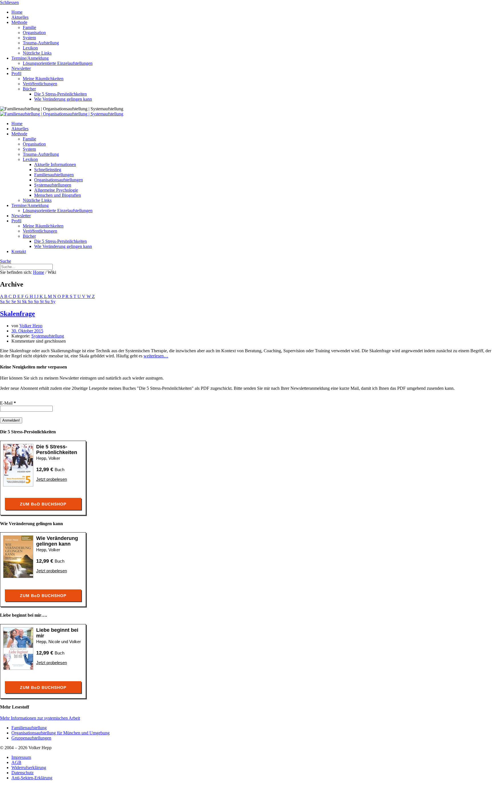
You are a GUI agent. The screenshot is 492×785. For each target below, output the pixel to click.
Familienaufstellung (29, 727)
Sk (25, 301)
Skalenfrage (17, 313)
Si (19, 301)
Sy (53, 301)
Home (38, 272)
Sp (37, 301)
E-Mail (8, 403)
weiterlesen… (156, 355)
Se (14, 301)
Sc (8, 301)
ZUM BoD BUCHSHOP (43, 504)
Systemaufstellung (47, 336)
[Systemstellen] (61, 113)
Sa (3, 301)
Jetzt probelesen (51, 479)
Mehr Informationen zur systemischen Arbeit (40, 718)
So (31, 301)
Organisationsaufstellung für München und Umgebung (60, 732)
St (42, 301)
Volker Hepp (30, 325)
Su (48, 301)
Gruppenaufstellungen (31, 738)
